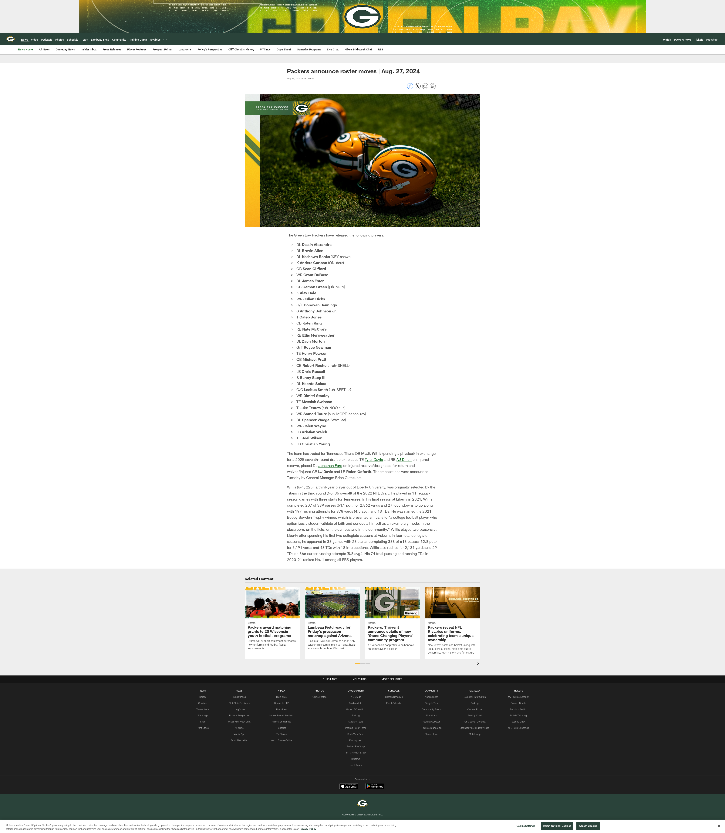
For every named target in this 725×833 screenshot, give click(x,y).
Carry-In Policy (474, 709)
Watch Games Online (281, 740)
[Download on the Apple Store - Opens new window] (349, 786)
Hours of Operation (355, 709)
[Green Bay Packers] (362, 803)
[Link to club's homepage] (10, 39)
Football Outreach (431, 721)
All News (239, 727)
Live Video (281, 709)
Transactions (202, 709)
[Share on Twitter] (418, 88)
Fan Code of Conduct (475, 721)
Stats (202, 721)
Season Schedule (394, 696)
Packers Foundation (432, 727)
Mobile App (239, 734)
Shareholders (431, 734)
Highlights (281, 696)
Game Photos (319, 696)
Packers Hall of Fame (355, 727)
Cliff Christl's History (239, 703)
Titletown (355, 758)
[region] (362, 826)
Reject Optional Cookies (557, 825)
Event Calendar (394, 703)
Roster (202, 696)
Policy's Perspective (239, 715)
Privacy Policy (308, 828)
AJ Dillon (404, 459)
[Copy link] (433, 86)
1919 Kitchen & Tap (356, 752)
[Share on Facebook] (410, 88)
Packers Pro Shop (356, 746)
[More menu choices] (165, 39)
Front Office (203, 727)
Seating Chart (475, 715)
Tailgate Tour (431, 703)
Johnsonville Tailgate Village (474, 727)
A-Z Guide (356, 696)
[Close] (719, 826)
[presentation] (478, 664)
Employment (355, 740)
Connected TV (281, 703)
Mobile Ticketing (518, 715)
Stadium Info (355, 703)
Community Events (431, 709)
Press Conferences (281, 721)
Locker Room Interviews (281, 715)
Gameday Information (475, 696)
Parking (356, 715)
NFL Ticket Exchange (518, 727)
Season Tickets (518, 703)
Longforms (239, 709)
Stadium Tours (355, 721)
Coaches (202, 703)
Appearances (431, 696)
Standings (202, 715)
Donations (431, 715)
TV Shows (281, 734)
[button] (357, 663)
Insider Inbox (239, 696)
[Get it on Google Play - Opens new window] (375, 788)
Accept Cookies (588, 825)
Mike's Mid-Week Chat (239, 721)
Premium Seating (518, 709)
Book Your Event (355, 734)
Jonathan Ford (330, 465)
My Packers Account (518, 696)
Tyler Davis (374, 459)
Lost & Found (355, 765)
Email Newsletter (239, 740)
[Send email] (425, 88)
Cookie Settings (526, 825)
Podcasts (281, 727)
